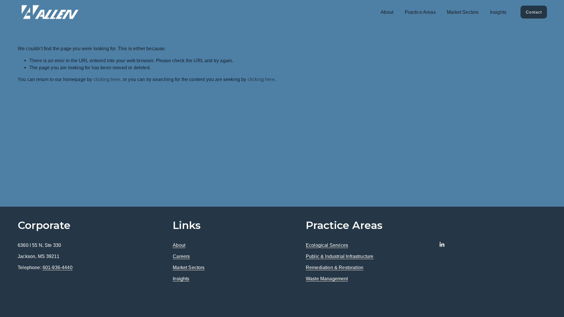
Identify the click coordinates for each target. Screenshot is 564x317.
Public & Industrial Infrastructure (340, 256)
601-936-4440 (58, 267)
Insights (498, 12)
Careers (181, 256)
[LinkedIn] (442, 244)
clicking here (106, 79)
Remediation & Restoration (334, 267)
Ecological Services (327, 245)
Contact (534, 12)
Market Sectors (463, 12)
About (179, 245)
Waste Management (327, 278)
